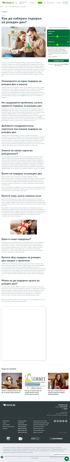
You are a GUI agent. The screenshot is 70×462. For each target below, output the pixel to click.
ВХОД (64, 2)
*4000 (65, 409)
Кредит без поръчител (38, 428)
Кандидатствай (58, 61)
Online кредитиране (22, 424)
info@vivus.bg (62, 405)
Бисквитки (5, 428)
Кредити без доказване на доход (40, 424)
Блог (45, 2)
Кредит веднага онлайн (38, 426)
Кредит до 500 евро (22, 430)
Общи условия (6, 421)
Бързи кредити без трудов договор (41, 422)
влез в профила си (62, 64)
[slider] (57, 36)
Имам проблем (6, 424)
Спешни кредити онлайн (38, 430)
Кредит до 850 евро (22, 432)
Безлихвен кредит (22, 426)
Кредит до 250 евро (22, 428)
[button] (33, 2)
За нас (16, 2)
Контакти (58, 2)
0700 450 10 (63, 407)
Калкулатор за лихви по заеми (40, 421)
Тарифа (4, 422)
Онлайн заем (21, 422)
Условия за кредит (22, 421)
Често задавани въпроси (23, 2)
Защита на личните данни (8, 426)
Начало (1, 6)
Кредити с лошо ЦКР (37, 432)
